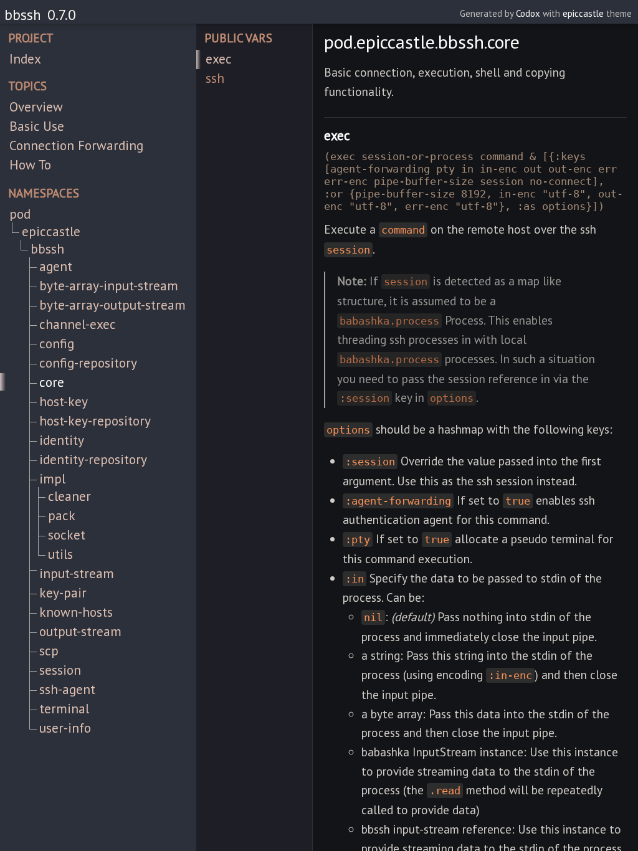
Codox (528, 13)
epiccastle (583, 13)
